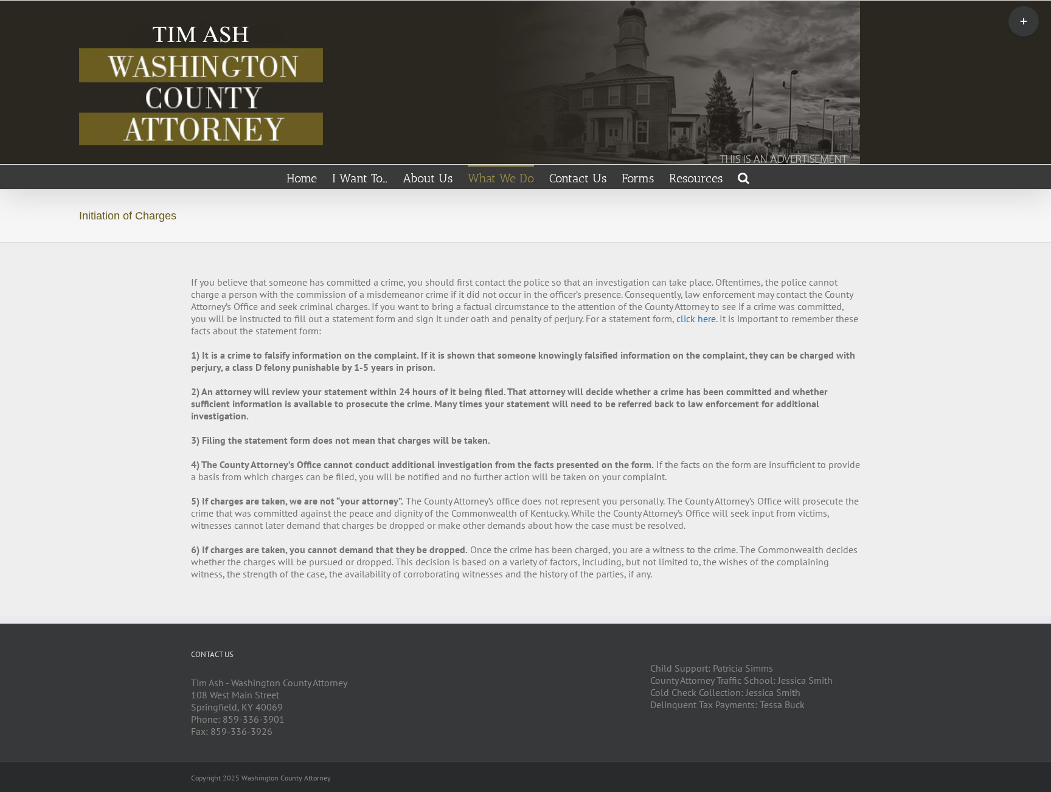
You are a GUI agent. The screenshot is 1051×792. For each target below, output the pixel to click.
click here (696, 318)
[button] (743, 177)
